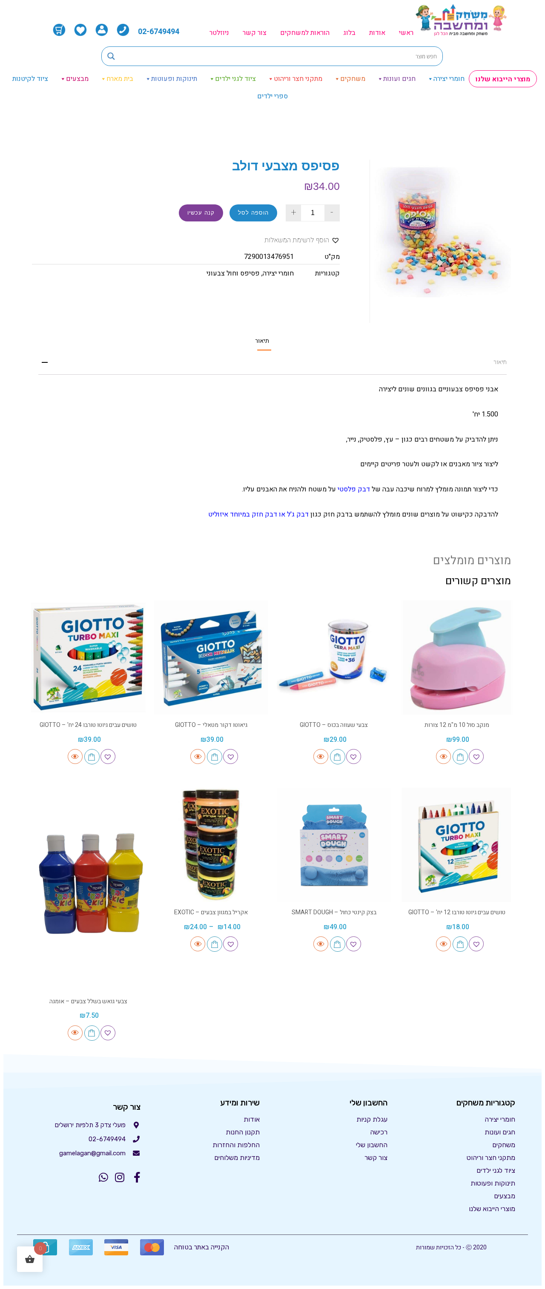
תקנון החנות (243, 1132)
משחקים (352, 79)
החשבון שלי (371, 1145)
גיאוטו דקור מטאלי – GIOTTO (211, 725)
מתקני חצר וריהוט (298, 79)
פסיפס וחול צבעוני (233, 273)
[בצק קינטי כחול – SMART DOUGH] (334, 845)
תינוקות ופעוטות (174, 79)
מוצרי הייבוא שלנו (503, 79)
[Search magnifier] (111, 56)
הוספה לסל (253, 213)
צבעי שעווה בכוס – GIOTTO (334, 725)
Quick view (443, 756)
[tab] (262, 340)
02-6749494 (158, 31)
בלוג (349, 33)
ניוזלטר (219, 33)
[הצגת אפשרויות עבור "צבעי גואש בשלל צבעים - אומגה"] (92, 1033)
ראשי (406, 33)
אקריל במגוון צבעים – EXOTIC (211, 912)
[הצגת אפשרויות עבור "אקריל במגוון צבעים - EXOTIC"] (214, 944)
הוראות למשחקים (305, 33)
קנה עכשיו (201, 213)
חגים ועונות (399, 79)
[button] (302, 240)
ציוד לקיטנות (30, 79)
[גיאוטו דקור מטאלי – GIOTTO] (211, 657)
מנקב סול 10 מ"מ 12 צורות (457, 725)
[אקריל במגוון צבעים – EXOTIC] (211, 845)
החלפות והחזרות (236, 1145)
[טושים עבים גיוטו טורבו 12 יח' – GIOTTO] (457, 845)
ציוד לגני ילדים (235, 79)
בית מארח (119, 79)
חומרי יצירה (449, 79)
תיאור (262, 341)
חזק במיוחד (246, 514)
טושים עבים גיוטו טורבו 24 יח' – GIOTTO (88, 725)
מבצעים (77, 79)
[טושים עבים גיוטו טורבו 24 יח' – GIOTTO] (88, 657)
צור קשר (255, 33)
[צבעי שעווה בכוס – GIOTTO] (334, 657)
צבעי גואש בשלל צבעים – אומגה (88, 1001)
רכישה (378, 1132)
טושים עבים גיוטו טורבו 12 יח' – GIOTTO (456, 912)
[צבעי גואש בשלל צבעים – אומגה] (88, 889)
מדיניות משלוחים (237, 1158)
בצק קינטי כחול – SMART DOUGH (334, 912)
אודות (377, 33)
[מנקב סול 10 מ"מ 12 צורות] (457, 657)
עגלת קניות (371, 1119)
